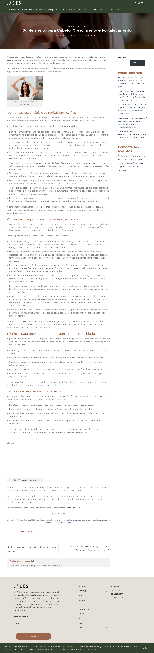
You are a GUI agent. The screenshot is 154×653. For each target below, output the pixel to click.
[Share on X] (56, 514)
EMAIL (17, 623)
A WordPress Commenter (130, 156)
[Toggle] (107, 586)
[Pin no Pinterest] (64, 514)
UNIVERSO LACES (13, 9)
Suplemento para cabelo (61, 522)
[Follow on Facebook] (136, 3)
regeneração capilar (90, 520)
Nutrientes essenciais (74, 520)
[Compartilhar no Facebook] (53, 514)
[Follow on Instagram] (139, 3)
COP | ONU (86, 9)
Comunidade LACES (74, 9)
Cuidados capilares (77, 26)
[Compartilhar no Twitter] (58, 514)
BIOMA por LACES (53, 9)
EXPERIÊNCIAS (27, 9)
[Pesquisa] (146, 3)
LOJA (100, 9)
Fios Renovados (59, 520)
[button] (7, 643)
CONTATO (109, 9)
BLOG (94, 9)
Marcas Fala (92, 35)
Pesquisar (122, 57)
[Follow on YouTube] (142, 3)
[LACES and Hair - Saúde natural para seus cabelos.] (19, 3)
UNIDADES (40, 9)
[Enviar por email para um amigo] (61, 514)
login (31, 566)
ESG (62, 9)
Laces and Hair (29, 480)
